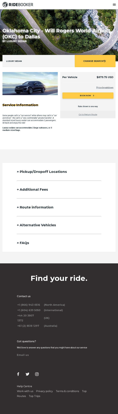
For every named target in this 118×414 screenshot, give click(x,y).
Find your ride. (59, 278)
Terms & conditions (67, 391)
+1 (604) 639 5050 (28, 310)
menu (114, 4)
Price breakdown (104, 87)
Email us (23, 355)
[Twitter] (27, 374)
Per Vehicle (69, 77)
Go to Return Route (88, 114)
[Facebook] (18, 374)
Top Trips (34, 396)
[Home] (18, 4)
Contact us (24, 296)
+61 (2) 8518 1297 (28, 325)
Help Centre (24, 386)
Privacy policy (44, 391)
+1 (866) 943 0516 (28, 304)
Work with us (25, 391)
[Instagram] (37, 374)
